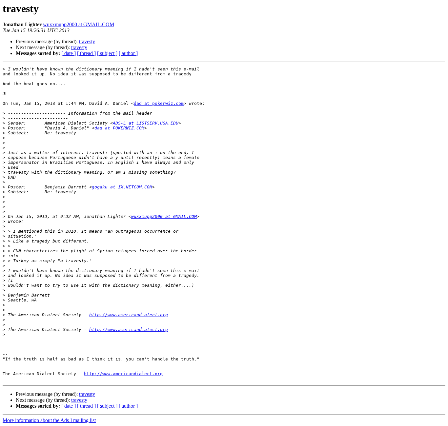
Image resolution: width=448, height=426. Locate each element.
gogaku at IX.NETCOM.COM (122, 186)
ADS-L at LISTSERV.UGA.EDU (145, 123)
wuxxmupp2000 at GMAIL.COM (78, 24)
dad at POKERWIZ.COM (119, 128)
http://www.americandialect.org (128, 314)
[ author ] (128, 53)
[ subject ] (107, 53)
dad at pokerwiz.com (159, 103)
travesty (87, 41)
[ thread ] (86, 53)
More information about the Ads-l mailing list (49, 420)
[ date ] (68, 53)
